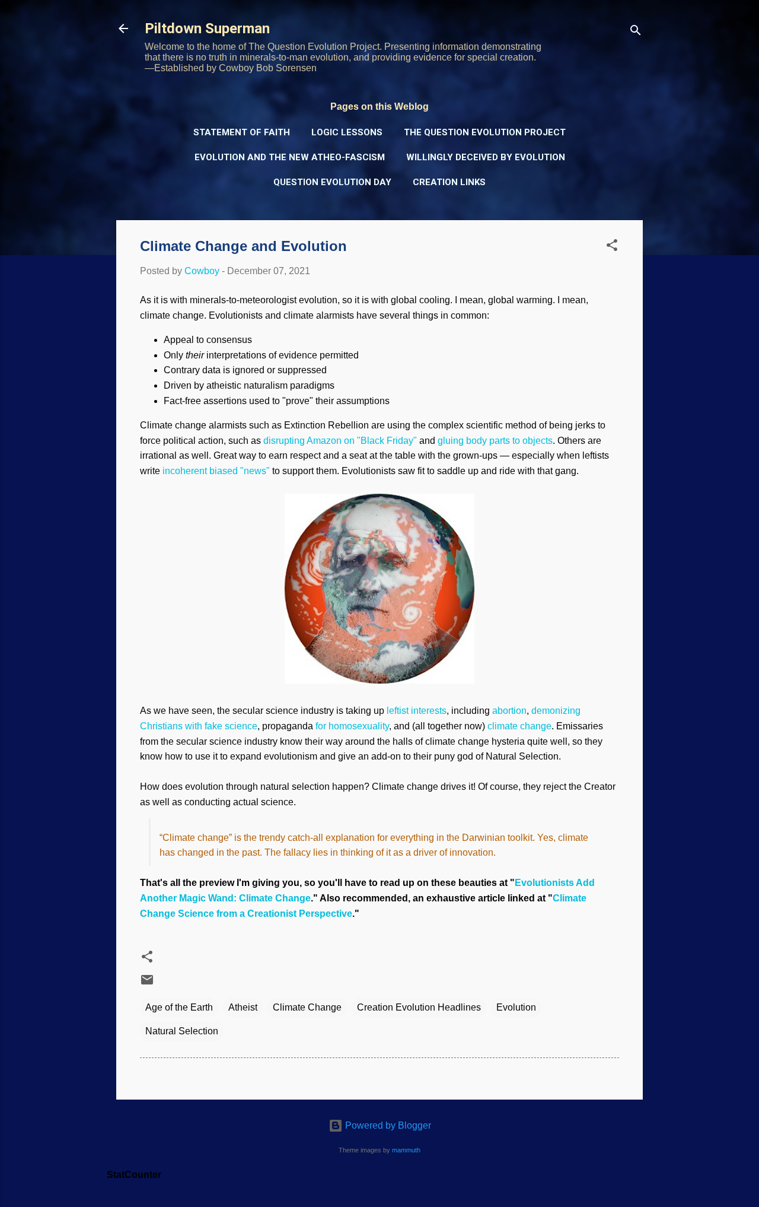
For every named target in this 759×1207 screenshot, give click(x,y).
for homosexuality (352, 726)
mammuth (406, 1150)
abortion (509, 711)
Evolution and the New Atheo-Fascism (289, 157)
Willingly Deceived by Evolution (485, 157)
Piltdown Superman (207, 28)
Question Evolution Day (332, 182)
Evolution (516, 1007)
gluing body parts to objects (495, 441)
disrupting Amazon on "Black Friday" (340, 441)
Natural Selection (181, 1031)
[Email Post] (147, 984)
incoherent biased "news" (216, 471)
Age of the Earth (179, 1007)
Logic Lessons (346, 132)
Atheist (242, 1007)
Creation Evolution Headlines (419, 1007)
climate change (519, 726)
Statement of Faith (241, 132)
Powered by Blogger (387, 1125)
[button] (612, 247)
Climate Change (307, 1007)
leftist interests (417, 711)
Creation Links (449, 182)
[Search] (636, 32)
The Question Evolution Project (485, 132)
